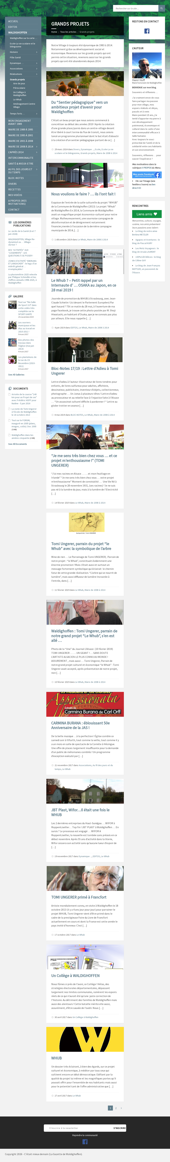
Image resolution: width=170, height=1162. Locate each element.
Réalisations (16, 74)
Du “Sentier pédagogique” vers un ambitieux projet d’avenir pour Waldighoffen (79, 107)
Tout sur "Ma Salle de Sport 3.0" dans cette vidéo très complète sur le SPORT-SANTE (27, 308)
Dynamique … (17, 63)
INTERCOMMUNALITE (20, 157)
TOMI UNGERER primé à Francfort (78, 897)
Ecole (97, 149)
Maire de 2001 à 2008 (20, 141)
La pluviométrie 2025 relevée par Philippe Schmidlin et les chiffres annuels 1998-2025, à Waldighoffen (22, 278)
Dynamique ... (87, 149)
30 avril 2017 (61, 1017)
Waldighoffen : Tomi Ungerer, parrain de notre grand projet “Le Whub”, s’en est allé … (84, 635)
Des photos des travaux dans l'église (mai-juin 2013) (26, 344)
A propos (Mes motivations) (17, 202)
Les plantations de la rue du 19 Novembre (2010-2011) (27, 362)
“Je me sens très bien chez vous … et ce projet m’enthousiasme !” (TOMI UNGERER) (84, 460)
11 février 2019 (62, 589)
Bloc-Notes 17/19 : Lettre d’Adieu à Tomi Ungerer (84, 371)
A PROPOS (146, 167)
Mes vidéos (15, 195)
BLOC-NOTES (77, 414)
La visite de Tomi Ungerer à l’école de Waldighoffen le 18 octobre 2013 (24, 411)
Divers (76, 149)
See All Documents (17, 443)
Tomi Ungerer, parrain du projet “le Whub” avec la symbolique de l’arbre (81, 546)
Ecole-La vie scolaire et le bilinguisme (22, 45)
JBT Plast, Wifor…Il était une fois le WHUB (80, 812)
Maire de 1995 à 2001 (20, 135)
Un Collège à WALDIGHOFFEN (75, 975)
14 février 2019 (62, 502)
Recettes (14, 189)
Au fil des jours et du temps (20, 171)
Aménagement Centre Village (24, 105)
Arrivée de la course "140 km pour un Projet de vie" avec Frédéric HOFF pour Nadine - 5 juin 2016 (24, 399)
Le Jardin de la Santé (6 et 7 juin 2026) (22, 232)
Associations (85, 765)
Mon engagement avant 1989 (19, 122)
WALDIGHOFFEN (17, 32)
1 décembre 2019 (63, 239)
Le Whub (82, 239)
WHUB (56, 1058)
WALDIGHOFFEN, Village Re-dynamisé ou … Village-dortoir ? (21, 242)
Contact (14, 209)
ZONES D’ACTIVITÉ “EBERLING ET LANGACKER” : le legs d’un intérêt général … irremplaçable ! (22, 265)
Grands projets (88, 153)
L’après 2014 (15, 152)
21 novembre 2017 (64, 765)
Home (54, 31)
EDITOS (74, 327)
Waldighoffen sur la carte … (23, 38)
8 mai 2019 (60, 414)
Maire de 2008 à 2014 (107, 153)
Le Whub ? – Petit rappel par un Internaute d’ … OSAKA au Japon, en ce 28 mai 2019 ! (83, 285)
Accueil (13, 21)
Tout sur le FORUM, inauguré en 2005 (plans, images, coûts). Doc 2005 (24, 423)
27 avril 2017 (61, 1095)
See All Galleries (16, 374)
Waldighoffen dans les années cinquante (22, 436)
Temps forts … (17, 113)
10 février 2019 (62, 681)
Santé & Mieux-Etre (20, 163)
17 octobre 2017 (63, 934)
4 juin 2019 (60, 327)
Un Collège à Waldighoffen (85, 1017)
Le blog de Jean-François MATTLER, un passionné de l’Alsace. (146, 269)
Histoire (14, 51)
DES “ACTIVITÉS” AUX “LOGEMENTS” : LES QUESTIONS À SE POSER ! (20, 252)
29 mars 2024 (61, 149)
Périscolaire (19, 87)
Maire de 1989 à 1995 (20, 129)
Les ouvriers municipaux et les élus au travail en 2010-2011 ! (26, 327)
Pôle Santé (15, 57)
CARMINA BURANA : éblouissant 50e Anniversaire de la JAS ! (80, 725)
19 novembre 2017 (64, 856)
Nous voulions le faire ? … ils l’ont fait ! (83, 193)
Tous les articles (68, 31)
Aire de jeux (19, 83)
